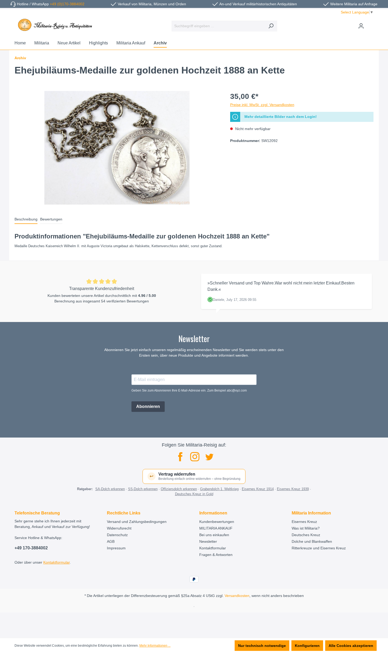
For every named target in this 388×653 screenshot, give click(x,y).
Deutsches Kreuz (306, 535)
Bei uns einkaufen (214, 535)
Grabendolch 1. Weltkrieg (219, 489)
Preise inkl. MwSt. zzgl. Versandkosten (262, 105)
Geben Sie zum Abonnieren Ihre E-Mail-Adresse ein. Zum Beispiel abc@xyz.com (189, 390)
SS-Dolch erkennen (143, 489)
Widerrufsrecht (119, 528)
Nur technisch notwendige (262, 645)
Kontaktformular (56, 562)
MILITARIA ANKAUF (216, 528)
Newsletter (208, 541)
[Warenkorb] (370, 23)
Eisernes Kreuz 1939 (293, 489)
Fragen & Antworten (216, 555)
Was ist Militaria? (306, 528)
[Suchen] (271, 26)
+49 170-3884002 (31, 548)
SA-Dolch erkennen (110, 489)
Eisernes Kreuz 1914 (258, 489)
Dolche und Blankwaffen (312, 541)
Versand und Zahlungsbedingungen (137, 521)
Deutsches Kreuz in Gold (194, 494)
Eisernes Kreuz (304, 521)
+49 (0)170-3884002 (67, 4)
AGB (111, 541)
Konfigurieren (307, 645)
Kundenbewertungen (216, 521)
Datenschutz (117, 535)
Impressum (116, 548)
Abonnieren (148, 406)
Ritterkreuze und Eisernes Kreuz (319, 548)
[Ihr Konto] (361, 26)
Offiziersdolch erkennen (179, 489)
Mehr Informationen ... (155, 645)
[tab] (26, 219)
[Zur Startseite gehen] (54, 24)
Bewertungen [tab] (51, 219)
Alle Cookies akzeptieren (351, 645)
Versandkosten (237, 596)
